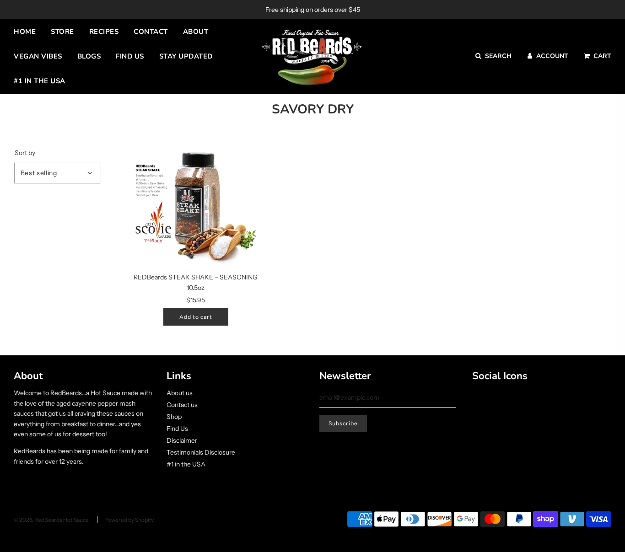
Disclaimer (182, 440)
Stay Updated (186, 56)
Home (25, 31)
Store (62, 31)
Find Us (130, 56)
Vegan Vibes (38, 56)
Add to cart (195, 316)
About (196, 31)
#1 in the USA (39, 81)
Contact (151, 31)
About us (180, 393)
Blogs (89, 56)
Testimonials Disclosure (201, 452)
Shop (174, 417)
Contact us (182, 405)
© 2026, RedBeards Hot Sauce (51, 519)
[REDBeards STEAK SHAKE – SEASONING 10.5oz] (196, 202)
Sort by (25, 153)
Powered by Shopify (129, 519)
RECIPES (104, 31)
